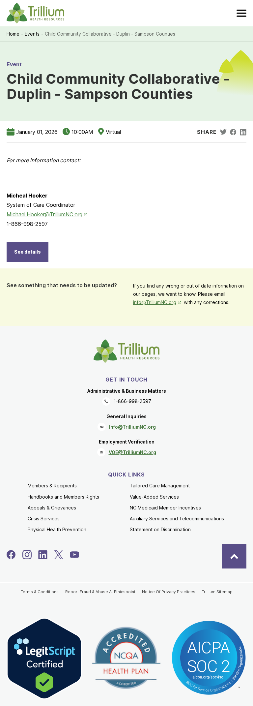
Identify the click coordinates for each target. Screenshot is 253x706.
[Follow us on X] (58, 554)
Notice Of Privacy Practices (168, 591)
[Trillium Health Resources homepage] (35, 13)
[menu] (241, 13)
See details (27, 252)
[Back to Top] (234, 556)
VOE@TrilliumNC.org (132, 452)
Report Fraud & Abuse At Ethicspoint (100, 591)
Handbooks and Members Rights (63, 497)
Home (13, 34)
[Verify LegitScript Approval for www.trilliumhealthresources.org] (44, 658)
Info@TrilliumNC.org (132, 427)
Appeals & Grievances (52, 507)
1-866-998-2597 (132, 401)
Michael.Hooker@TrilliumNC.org (48, 214)
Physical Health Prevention (57, 529)
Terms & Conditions (40, 591)
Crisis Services (44, 518)
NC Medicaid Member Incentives (165, 507)
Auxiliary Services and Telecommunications (177, 518)
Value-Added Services (154, 497)
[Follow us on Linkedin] (42, 554)
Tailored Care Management (160, 485)
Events (32, 34)
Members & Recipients (52, 485)
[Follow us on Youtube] (74, 554)
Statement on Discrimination (160, 529)
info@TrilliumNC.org (158, 302)
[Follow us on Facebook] (11, 554)
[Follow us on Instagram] (27, 554)
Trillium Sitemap (217, 591)
